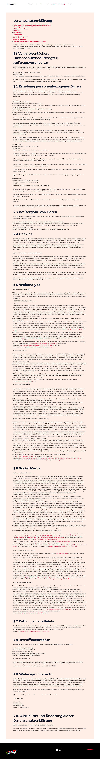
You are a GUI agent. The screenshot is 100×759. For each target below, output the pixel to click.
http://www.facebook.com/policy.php (26, 456)
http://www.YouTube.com (62, 553)
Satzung (46, 4)
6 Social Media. (17, 34)
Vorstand (39, 4)
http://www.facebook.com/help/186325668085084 (37, 458)
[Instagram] (60, 749)
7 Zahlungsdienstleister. (20, 36)
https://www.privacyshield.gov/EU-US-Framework (34, 338)
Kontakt (69, 4)
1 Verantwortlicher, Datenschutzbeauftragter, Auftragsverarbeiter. (32, 25)
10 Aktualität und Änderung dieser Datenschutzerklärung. (29, 41)
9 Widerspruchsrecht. (19, 39)
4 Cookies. (16, 30)
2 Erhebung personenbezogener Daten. (24, 27)
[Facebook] (56, 749)
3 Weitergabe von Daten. (20, 29)
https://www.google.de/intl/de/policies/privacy (37, 577)
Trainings (31, 4)
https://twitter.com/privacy (63, 541)
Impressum (90, 749)
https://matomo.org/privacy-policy (26, 381)
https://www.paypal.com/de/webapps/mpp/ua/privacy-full (33, 631)
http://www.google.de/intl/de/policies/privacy (39, 347)
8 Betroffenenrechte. (19, 38)
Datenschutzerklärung (58, 4)
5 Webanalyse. (17, 32)
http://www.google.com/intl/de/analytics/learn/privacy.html (37, 345)
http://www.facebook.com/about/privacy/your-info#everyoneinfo (46, 460)
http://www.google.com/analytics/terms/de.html (44, 343)
